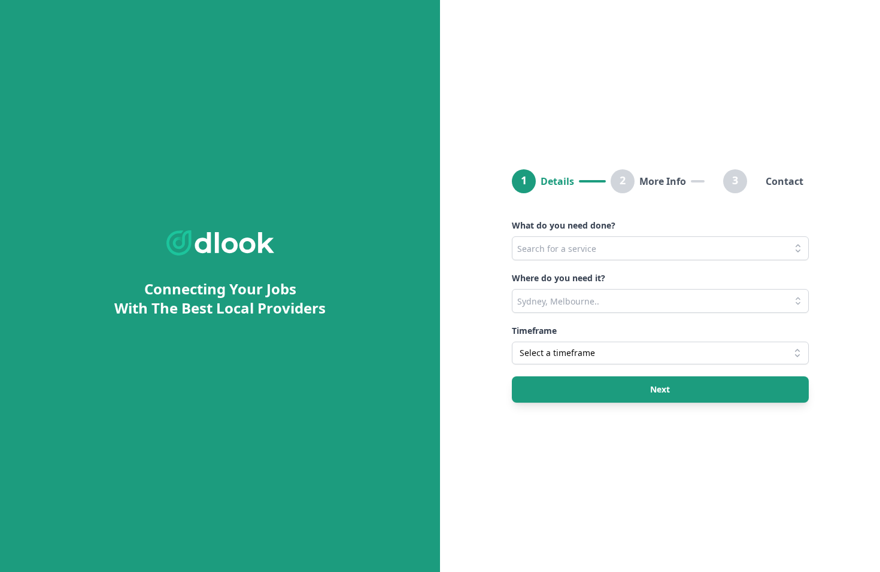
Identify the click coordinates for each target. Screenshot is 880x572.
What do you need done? (563, 225)
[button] (660, 389)
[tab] (561, 181)
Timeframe (534, 330)
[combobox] (660, 248)
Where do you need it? (558, 278)
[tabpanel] (660, 305)
